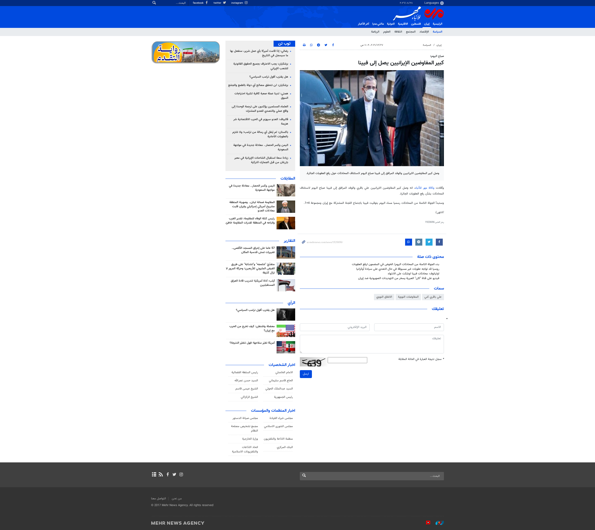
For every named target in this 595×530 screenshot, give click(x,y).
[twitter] (174, 475)
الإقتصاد (424, 32)
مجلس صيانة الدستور (245, 418)
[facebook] (167, 475)
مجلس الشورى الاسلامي (278, 426)
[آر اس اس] (161, 475)
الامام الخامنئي (284, 372)
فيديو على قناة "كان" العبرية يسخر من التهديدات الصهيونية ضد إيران (398, 278)
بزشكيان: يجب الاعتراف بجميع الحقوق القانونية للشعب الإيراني (260, 66)
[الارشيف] (154, 475)
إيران (427, 24)
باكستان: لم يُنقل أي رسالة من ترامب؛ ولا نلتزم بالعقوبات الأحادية (260, 134)
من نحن (177, 498)
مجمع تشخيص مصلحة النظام (244, 428)
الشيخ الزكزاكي (249, 397)
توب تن (284, 44)
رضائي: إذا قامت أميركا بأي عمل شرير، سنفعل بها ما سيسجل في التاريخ (259, 53)
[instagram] (181, 475)
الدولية (391, 24)
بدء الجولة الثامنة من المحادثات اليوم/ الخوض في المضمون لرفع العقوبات (395, 264)
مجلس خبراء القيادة (281, 418)
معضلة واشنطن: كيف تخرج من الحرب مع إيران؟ (252, 328)
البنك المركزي (285, 447)
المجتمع (411, 32)
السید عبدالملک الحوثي (279, 388)
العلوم (386, 32)
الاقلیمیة (403, 24)
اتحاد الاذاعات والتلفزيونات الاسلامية (245, 449)
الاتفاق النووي (384, 297)
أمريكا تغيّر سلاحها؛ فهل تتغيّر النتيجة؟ (252, 343)
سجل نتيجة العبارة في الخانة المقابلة (421, 359)
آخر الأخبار (363, 24)
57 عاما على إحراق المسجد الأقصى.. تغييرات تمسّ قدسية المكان (253, 250)
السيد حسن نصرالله (246, 380)
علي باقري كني (433, 297)
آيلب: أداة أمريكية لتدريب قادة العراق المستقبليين (253, 283)
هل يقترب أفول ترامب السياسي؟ (268, 77)
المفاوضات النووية (408, 297)
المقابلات (288, 179)
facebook (198, 3)
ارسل (306, 374)
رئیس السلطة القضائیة (244, 372)
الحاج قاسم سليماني (281, 380)
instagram (237, 3)
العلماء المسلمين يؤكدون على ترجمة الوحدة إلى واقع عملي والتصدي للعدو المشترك (260, 108)
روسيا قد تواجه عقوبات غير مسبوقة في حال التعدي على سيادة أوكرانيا (397, 269)
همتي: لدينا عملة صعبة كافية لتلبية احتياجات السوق (261, 95)
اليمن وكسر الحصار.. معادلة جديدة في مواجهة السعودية (260, 147)
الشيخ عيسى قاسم (246, 388)
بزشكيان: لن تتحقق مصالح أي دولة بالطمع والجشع (258, 85)
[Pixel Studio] (425, 523)
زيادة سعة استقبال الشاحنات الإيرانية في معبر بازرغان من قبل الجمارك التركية (261, 160)
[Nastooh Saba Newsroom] (437, 523)
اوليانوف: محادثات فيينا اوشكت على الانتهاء (413, 273)
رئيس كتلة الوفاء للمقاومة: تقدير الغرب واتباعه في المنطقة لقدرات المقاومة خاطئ (250, 220)
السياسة (437, 32)
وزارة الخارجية (250, 439)
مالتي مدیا (378, 24)
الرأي (291, 303)
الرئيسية (437, 24)
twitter (218, 3)
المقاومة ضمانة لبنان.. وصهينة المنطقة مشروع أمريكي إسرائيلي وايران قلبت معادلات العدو (252, 206)
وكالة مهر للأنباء (424, 188)
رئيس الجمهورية (283, 397)
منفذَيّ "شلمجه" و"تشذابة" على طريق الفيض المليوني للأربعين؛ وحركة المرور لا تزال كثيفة (250, 268)
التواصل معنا (158, 498)
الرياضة (375, 32)
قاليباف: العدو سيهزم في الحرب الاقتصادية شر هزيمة (260, 121)
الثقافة (398, 32)
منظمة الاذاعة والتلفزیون (278, 439)
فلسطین (416, 24)
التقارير (289, 241)
